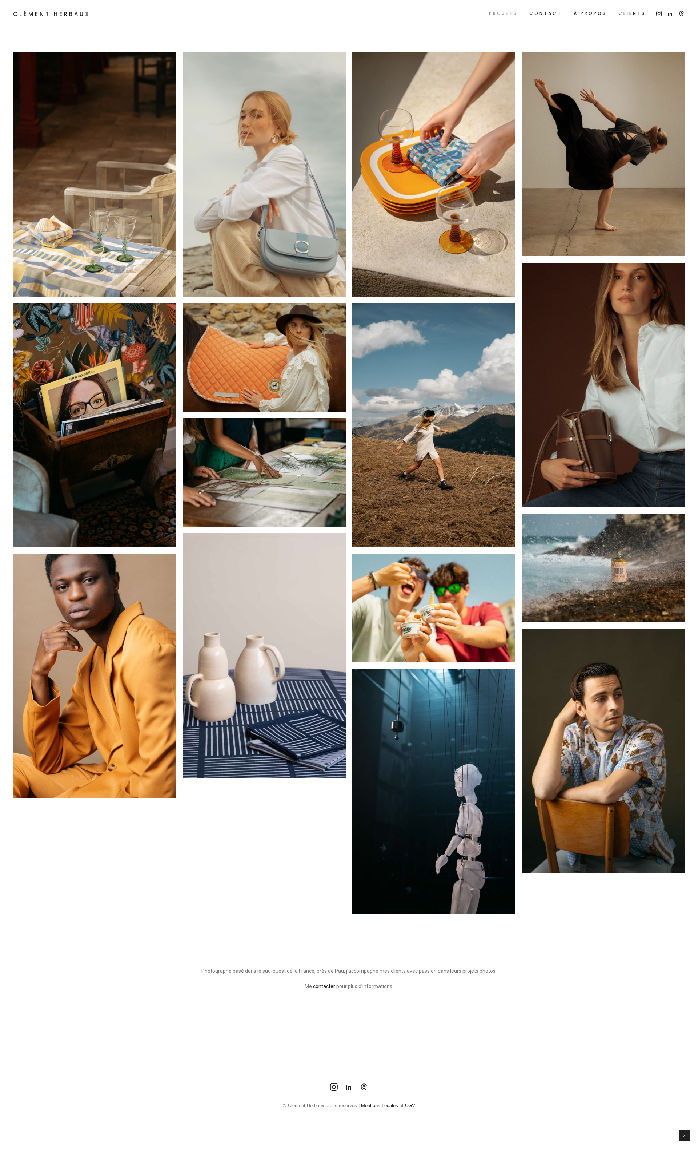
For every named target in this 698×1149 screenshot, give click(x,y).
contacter (324, 986)
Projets (503, 13)
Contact (545, 13)
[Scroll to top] (684, 1135)
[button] (659, 13)
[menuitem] (503, 13)
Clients (632, 13)
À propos (590, 13)
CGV (410, 1105)
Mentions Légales (379, 1105)
